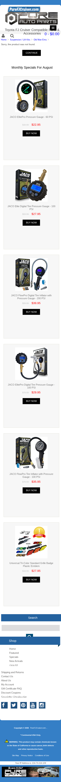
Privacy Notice (27, 755)
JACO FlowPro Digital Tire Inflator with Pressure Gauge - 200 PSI (31, 297)
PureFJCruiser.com (38, 728)
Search (32, 617)
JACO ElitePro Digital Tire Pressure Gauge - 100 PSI (31, 386)
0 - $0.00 (52, 34)
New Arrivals (16, 661)
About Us (6, 680)
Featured (14, 652)
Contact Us (7, 676)
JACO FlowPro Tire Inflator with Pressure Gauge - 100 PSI (31, 475)
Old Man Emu (40, 39)
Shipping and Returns (12, 672)
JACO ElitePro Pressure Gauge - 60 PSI (31, 117)
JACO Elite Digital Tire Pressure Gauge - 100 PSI (31, 208)
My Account (7, 684)
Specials (13, 657)
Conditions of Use (42, 755)
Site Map (15, 755)
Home (4, 39)
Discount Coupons (11, 692)
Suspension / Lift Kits (20, 39)
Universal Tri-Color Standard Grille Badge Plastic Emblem (31, 564)
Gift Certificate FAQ (11, 688)
